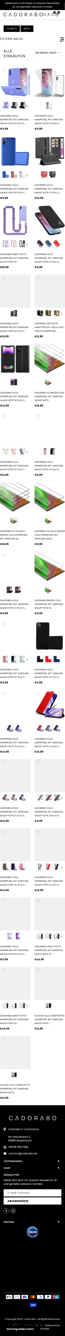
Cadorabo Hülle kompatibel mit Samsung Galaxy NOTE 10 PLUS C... (14, 327)
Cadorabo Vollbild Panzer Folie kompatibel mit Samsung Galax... (49, 535)
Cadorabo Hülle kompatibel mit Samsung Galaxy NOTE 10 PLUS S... (14, 119)
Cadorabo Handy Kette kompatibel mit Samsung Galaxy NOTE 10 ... (14, 258)
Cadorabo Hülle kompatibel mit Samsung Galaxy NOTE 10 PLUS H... (48, 812)
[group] (15, 82)
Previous (3, 106)
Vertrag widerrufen (20, 1329)
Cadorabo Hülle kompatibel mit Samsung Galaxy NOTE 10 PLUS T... (14, 466)
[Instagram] (13, 1211)
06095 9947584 (18, 1147)
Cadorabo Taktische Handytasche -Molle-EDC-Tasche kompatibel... (49, 327)
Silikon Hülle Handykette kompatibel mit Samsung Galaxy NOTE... (49, 1019)
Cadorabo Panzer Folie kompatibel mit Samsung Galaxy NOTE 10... (48, 604)
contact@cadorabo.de (22, 1153)
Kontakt (44, 1328)
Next (27, 106)
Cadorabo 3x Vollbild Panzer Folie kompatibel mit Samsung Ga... (14, 535)
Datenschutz (52, 1325)
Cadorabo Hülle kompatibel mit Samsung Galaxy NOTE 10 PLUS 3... (48, 119)
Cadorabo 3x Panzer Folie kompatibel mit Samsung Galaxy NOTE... (49, 396)
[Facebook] (6, 1211)
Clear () (11, 28)
